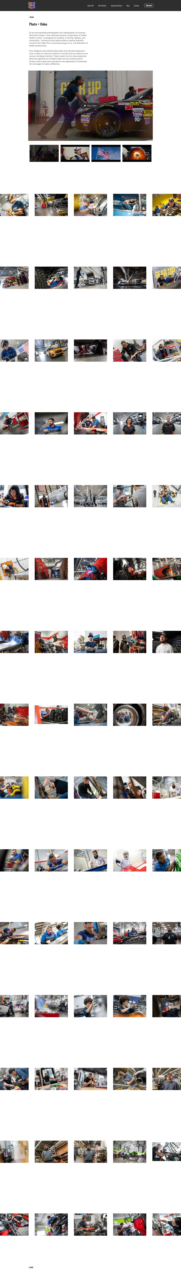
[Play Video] (44, 153)
